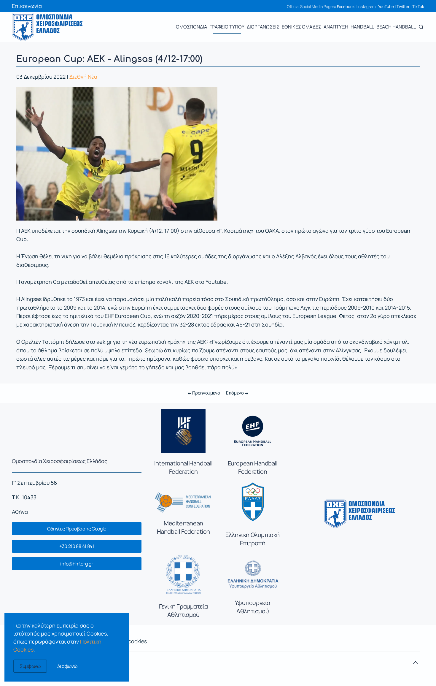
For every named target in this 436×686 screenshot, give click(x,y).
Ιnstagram (366, 6)
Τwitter (403, 6)
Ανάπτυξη (336, 26)
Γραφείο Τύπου (226, 26)
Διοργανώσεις (263, 26)
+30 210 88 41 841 (76, 546)
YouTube (386, 6)
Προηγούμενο (205, 393)
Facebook (346, 6)
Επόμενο (235, 393)
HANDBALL (362, 26)
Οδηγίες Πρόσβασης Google (76, 528)
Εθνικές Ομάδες (301, 26)
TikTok (418, 6)
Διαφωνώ (67, 666)
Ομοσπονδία (191, 26)
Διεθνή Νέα (83, 76)
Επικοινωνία (27, 5)
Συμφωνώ (30, 666)
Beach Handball (396, 26)
